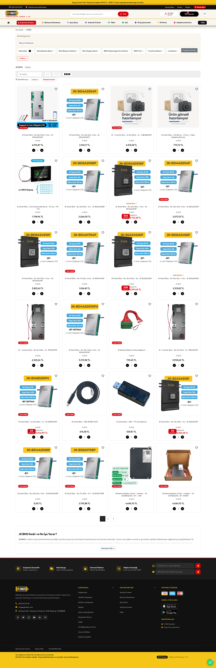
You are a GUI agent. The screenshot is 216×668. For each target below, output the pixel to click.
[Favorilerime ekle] (56, 89)
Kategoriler (127, 588)
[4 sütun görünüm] (67, 74)
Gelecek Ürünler (126, 607)
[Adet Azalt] (33, 150)
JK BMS (35, 80)
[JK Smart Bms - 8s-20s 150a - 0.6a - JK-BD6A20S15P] (131, 179)
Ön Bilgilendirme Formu (87, 627)
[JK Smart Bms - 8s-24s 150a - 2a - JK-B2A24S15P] (178, 394)
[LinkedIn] (40, 617)
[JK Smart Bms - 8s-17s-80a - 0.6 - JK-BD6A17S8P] (84, 466)
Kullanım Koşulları (84, 637)
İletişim (187, 7)
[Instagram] (28, 617)
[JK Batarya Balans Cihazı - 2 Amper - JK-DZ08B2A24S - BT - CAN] (131, 466)
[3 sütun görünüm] (56, 74)
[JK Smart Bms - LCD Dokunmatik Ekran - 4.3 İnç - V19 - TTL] (37, 179)
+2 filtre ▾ (22, 58)
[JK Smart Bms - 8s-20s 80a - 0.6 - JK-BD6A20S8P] (84, 179)
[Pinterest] (45, 617)
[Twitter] (23, 617)
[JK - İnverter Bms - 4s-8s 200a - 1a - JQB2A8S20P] (131, 107)
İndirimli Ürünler (126, 592)
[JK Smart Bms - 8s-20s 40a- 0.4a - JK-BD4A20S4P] (178, 179)
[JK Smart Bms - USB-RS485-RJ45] (84, 394)
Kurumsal (83, 588)
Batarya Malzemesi (26, 43)
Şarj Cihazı (124, 602)
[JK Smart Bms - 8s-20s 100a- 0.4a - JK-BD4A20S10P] (84, 322)
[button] (189, 14)
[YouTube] (34, 617)
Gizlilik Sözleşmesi (85, 597)
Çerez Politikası (84, 632)
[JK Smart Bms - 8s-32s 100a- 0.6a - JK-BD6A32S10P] (37, 107)
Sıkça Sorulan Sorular (23, 649)
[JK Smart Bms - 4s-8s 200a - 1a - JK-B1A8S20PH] (37, 394)
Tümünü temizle (49, 79)
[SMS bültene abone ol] (198, 571)
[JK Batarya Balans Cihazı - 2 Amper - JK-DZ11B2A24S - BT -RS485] (178, 466)
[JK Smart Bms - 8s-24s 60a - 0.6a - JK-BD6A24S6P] (178, 251)
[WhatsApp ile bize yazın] (210, 662)
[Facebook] (18, 617)
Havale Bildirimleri (55, 649)
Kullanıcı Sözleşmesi (85, 602)
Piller (122, 612)
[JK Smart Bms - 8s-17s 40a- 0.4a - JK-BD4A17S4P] (84, 251)
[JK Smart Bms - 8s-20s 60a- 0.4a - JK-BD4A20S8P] (37, 466)
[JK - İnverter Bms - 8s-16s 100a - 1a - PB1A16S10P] (178, 322)
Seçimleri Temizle (189, 50)
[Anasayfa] (9, 22)
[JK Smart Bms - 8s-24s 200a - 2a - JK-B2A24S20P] (131, 251)
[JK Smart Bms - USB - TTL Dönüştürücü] (131, 394)
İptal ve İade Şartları (86, 612)
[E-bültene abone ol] (198, 565)
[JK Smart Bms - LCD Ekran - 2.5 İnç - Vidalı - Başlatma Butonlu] (178, 107)
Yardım (179, 7)
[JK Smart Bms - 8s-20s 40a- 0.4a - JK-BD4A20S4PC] (84, 107)
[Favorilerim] (204, 14)
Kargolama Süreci (85, 617)
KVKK (80, 622)
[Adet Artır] (41, 150)
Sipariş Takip (169, 7)
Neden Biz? (201, 7)
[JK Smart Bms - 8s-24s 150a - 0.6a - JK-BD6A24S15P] (37, 251)
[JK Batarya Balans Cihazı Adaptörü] (131, 322)
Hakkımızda (82, 592)
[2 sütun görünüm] (47, 74)
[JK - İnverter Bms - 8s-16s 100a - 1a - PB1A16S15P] (37, 322)
